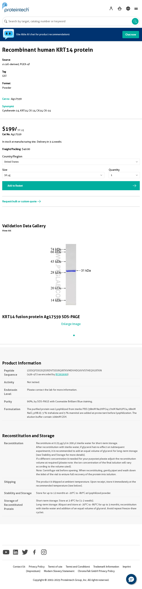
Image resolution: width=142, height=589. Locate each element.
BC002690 (61, 374)
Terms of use (55, 566)
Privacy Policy (37, 566)
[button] (131, 579)
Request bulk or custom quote (19, 201)
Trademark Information (106, 566)
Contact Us (19, 566)
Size (4, 169)
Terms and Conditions (78, 566)
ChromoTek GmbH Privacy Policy (96, 571)
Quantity (114, 169)
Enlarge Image (71, 324)
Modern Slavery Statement (59, 571)
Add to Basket (15, 185)
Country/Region (12, 156)
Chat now (130, 34)
